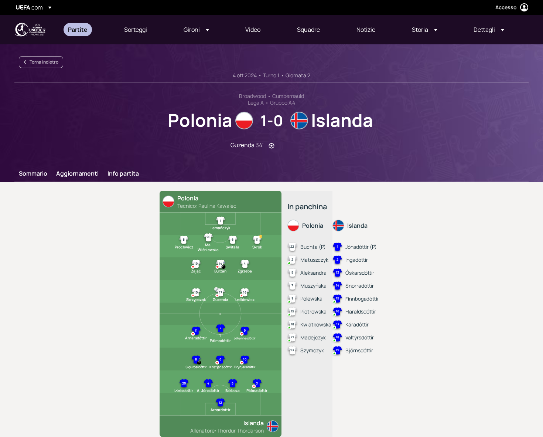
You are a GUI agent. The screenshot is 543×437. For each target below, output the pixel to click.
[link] (77, 30)
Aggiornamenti (77, 173)
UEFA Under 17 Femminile (29, 30)
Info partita (123, 173)
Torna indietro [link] (44, 62)
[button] (196, 30)
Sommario (33, 173)
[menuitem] (86, 30)
